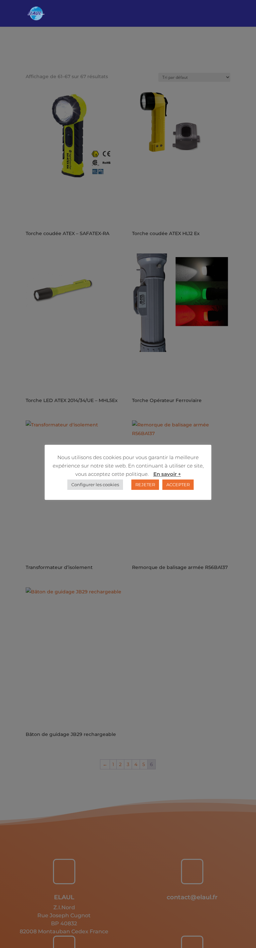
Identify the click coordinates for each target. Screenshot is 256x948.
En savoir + (167, 474)
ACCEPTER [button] (178, 484)
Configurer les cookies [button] (95, 484)
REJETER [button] (145, 484)
